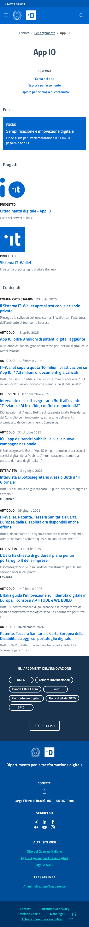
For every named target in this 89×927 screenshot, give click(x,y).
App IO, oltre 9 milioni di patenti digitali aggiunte (42, 339)
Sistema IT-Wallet (15, 262)
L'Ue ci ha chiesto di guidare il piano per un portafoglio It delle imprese (37, 557)
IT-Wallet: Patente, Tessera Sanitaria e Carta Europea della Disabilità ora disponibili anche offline (39, 522)
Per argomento (44, 32)
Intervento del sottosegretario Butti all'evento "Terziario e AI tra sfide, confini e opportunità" (40, 403)
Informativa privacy (55, 908)
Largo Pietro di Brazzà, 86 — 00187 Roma (44, 800)
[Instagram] (52, 827)
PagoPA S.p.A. (44, 864)
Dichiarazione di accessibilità (41, 919)
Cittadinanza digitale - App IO (25, 211)
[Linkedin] (44, 821)
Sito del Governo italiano (44, 851)
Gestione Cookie (28, 913)
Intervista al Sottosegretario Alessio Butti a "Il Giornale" (40, 479)
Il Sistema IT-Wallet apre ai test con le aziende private (40, 308)
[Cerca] (81, 15)
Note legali (57, 913)
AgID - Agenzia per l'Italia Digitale (44, 857)
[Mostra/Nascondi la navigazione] (5, 14)
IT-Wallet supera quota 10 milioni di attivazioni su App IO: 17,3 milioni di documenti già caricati (43, 369)
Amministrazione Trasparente (44, 886)
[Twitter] (36, 821)
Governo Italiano (15, 3)
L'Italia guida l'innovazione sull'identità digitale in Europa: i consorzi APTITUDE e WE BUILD (43, 597)
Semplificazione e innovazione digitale (40, 131)
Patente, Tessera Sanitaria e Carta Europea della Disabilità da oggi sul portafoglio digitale (41, 636)
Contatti (25, 908)
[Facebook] (52, 821)
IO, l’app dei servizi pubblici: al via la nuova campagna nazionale (37, 441)
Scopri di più (45, 725)
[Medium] (36, 827)
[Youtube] (44, 827)
